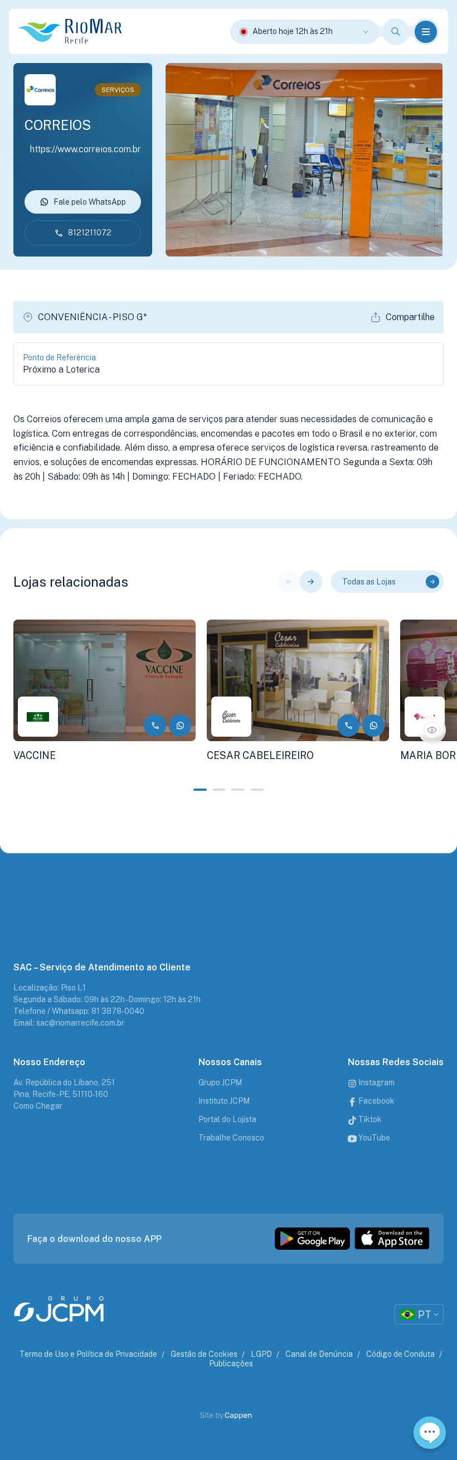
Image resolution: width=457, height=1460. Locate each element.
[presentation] (289, 582)
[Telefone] (155, 725)
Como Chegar (37, 1105)
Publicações (231, 1363)
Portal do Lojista (227, 1119)
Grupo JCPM (220, 1082)
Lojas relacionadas (70, 581)
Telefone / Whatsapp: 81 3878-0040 (78, 1011)
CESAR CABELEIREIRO (260, 755)
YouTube (373, 1137)
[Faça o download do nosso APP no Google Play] (312, 1238)
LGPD (261, 1354)
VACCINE (34, 755)
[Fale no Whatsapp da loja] (180, 725)
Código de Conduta (400, 1354)
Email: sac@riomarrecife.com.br (68, 1022)
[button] (200, 790)
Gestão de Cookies (204, 1354)
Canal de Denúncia (319, 1354)
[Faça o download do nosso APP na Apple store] (392, 1238)
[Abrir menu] (425, 31)
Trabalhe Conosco (231, 1137)
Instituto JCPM (224, 1100)
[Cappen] (238, 1415)
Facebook (376, 1100)
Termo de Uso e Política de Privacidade (88, 1354)
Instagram (376, 1082)
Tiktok (369, 1119)
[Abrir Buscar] (395, 31)
